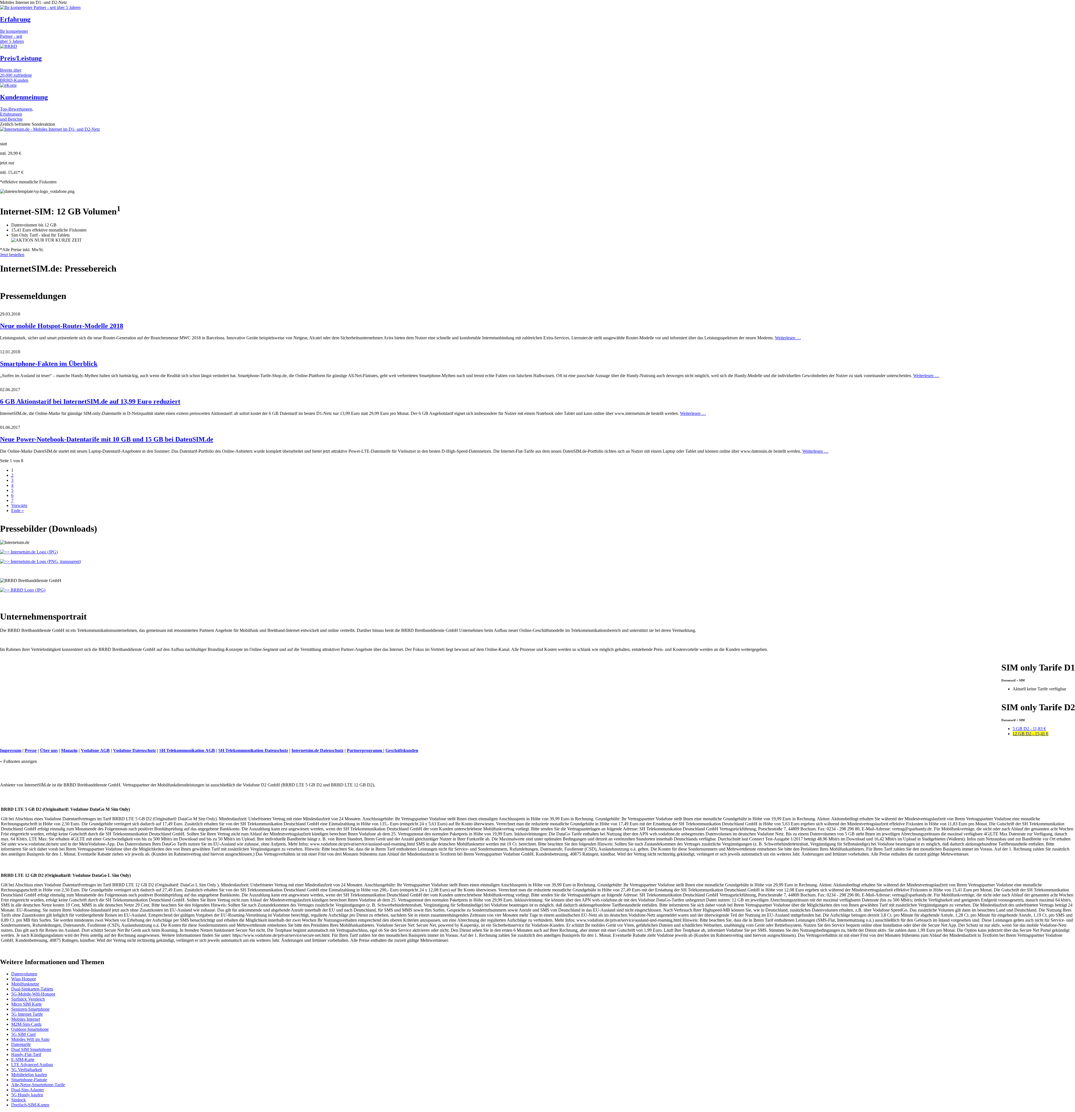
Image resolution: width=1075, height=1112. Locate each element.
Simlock (18, 1099)
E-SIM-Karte (22, 1059)
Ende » (17, 510)
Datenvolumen (24, 973)
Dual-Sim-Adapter (27, 1089)
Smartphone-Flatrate (29, 1079)
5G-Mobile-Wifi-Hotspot (33, 994)
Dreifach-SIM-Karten (30, 1104)
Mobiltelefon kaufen (29, 1074)
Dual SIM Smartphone (31, 1049)
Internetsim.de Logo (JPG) (34, 552)
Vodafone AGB (95, 750)
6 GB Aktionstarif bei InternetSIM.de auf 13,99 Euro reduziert (90, 401)
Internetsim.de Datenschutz (317, 750)
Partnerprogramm (365, 750)
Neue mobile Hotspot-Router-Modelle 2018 (61, 326)
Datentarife (21, 1044)
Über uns (49, 750)
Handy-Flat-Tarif (26, 1054)
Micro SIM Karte (26, 1004)
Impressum (10, 750)
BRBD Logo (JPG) (27, 590)
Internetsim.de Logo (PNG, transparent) (45, 561)
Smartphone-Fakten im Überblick (48, 363)
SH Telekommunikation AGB (187, 750)
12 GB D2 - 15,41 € (1030, 733)
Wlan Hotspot (23, 978)
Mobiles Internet (25, 1019)
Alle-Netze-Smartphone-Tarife (38, 1084)
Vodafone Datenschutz (134, 750)
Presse (31, 750)
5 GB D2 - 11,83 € (1029, 728)
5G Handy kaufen (27, 1094)
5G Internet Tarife (27, 1014)
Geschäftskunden (401, 750)
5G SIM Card (23, 1034)
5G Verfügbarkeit (26, 1069)
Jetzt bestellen (12, 254)
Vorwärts (19, 505)
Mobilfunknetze (25, 984)
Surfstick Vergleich (28, 999)
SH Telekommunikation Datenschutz (253, 750)
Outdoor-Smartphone (30, 1029)
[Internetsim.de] (50, 129)
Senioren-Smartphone (30, 1009)
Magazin (69, 750)
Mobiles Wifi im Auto (30, 1039)
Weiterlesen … (788, 337)
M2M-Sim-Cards (26, 1024)
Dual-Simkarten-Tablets (32, 989)
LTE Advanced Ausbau (32, 1064)
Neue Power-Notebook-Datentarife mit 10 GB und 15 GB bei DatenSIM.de (106, 439)
